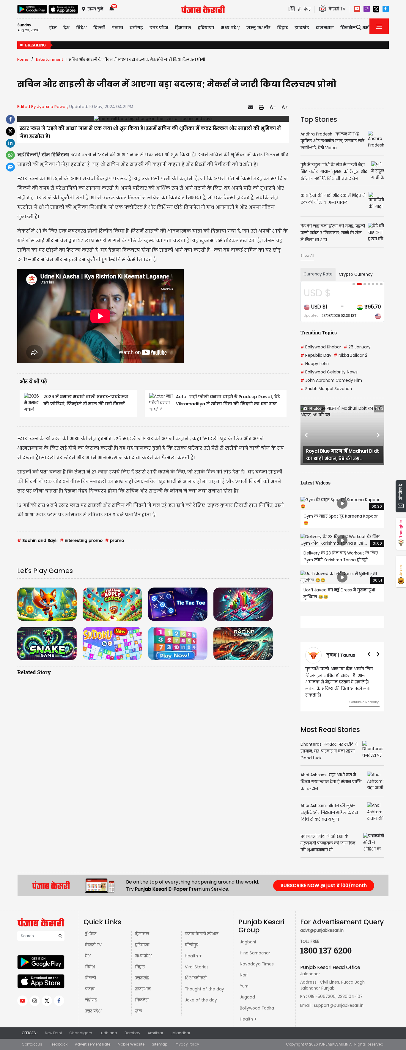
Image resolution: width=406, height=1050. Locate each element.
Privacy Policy (187, 1037)
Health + (193, 949)
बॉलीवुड (191, 938)
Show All (307, 255)
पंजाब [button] (117, 28)
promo (114, 540)
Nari (244, 968)
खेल (138, 1004)
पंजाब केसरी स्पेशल (201, 927)
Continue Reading (364, 695)
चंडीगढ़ (91, 993)
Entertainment (49, 59)
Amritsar (155, 1026)
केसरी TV (93, 938)
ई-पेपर (90, 927)
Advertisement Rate (92, 1037)
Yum (244, 979)
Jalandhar (180, 1026)
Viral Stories (197, 960)
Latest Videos (315, 482)
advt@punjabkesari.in (322, 924)
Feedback (58, 1037)
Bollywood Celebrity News (329, 372)
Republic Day (315, 355)
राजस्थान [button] (325, 28)
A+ (285, 107)
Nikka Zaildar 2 (350, 355)
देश (88, 949)
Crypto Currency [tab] (356, 274)
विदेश (90, 960)
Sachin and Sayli (37, 540)
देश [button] (66, 28)
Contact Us (32, 1037)
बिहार (282, 28)
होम (53, 28)
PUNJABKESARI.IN (333, 1037)
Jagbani (248, 935)
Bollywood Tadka (257, 1001)
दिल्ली (99, 28)
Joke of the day (201, 993)
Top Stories (318, 119)
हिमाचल (142, 927)
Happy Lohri (314, 364)
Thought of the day (204, 982)
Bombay (132, 1026)
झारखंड (302, 28)
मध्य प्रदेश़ (230, 28)
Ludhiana (108, 1026)
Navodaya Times (257, 957)
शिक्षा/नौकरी (196, 971)
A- (273, 107)
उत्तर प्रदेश (159, 28)
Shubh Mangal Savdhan (326, 389)
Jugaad (247, 990)
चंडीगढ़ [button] (136, 28)
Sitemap (159, 1037)
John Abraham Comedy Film (331, 380)
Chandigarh (80, 1026)
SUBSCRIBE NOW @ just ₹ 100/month (324, 878)
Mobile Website (131, 1037)
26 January (357, 347)
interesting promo (81, 540)
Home (22, 59)
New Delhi (53, 1026)
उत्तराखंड (142, 971)
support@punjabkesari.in (338, 999)
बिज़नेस (142, 993)
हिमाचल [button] (183, 28)
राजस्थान (143, 982)
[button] (306, 435)
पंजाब (90, 982)
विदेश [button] (81, 28)
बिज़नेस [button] (348, 28)
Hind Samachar (255, 946)
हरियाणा (142, 938)
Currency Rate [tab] (318, 274)
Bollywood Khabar (320, 347)
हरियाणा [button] (206, 28)
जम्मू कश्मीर (258, 28)
